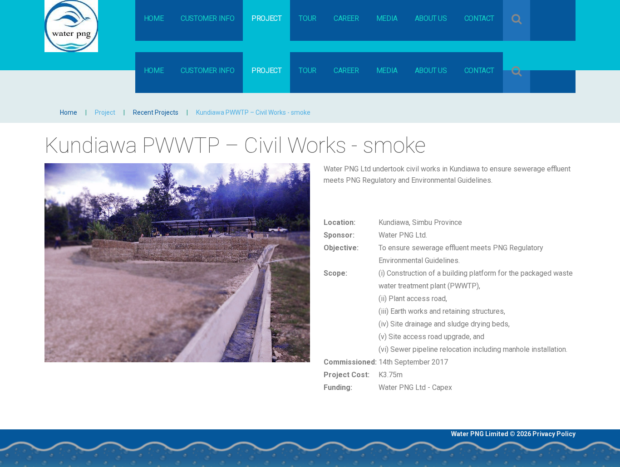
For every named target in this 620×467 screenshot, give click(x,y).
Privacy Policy (554, 434)
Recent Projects (155, 112)
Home (68, 112)
